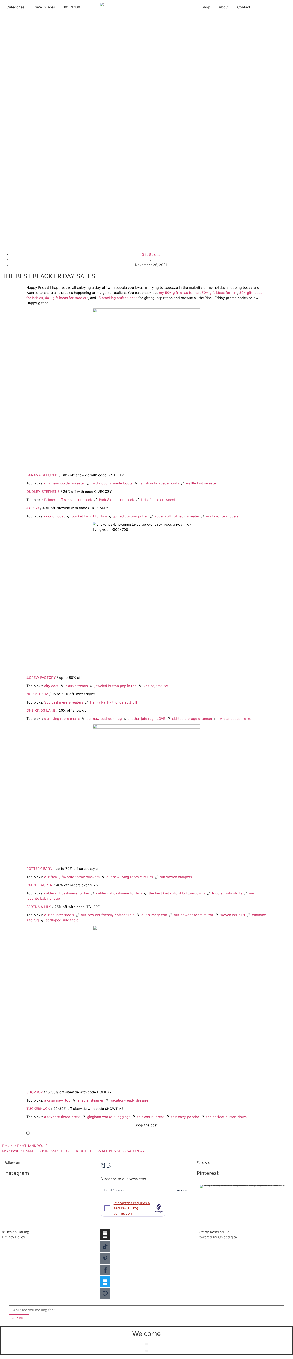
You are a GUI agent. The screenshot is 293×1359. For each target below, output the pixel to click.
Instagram (16, 1173)
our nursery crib (154, 915)
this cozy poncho (185, 1117)
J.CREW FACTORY (41, 677)
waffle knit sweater (201, 483)
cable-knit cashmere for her (66, 893)
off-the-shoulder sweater (64, 483)
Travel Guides (44, 7)
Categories (15, 7)
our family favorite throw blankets (72, 877)
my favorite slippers (222, 516)
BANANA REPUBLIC (42, 475)
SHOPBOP (34, 1092)
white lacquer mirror (236, 718)
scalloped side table (62, 920)
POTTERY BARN (39, 868)
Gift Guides (151, 254)
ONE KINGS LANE (40, 710)
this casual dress (150, 1117)
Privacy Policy (13, 1237)
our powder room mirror (193, 915)
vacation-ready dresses (129, 1100)
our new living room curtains (129, 877)
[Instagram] (105, 1234)
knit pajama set (155, 686)
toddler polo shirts (227, 893)
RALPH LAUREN (39, 885)
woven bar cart (232, 915)
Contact (243, 7)
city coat (51, 686)
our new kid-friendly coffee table (107, 915)
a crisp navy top (57, 1100)
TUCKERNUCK (38, 1108)
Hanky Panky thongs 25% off (113, 702)
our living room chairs (62, 718)
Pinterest (208, 1173)
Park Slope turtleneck (116, 500)
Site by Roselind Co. (214, 1232)
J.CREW (32, 508)
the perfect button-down (226, 1117)
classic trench (76, 686)
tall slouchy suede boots (159, 483)
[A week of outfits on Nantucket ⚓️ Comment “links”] (50, 1191)
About (224, 7)
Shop (206, 7)
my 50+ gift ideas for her (179, 292)
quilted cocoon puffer (130, 516)
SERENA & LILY (38, 907)
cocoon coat (54, 516)
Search (19, 1318)
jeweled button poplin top (116, 686)
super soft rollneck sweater (177, 516)
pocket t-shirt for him (89, 516)
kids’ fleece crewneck (158, 500)
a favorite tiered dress (62, 1117)
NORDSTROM (37, 694)
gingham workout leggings (108, 1117)
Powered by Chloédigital (218, 1237)
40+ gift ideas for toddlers (66, 298)
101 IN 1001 (72, 7)
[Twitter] (105, 1281)
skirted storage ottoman (192, 718)
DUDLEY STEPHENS (43, 491)
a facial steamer (90, 1100)
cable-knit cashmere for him (119, 893)
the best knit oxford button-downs (177, 893)
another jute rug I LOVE (146, 718)
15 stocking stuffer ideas (117, 298)
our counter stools (59, 915)
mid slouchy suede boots (112, 483)
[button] (146, 1344)
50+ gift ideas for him (219, 292)
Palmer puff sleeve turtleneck (68, 500)
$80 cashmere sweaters (63, 702)
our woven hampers (176, 877)
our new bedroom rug (104, 718)
